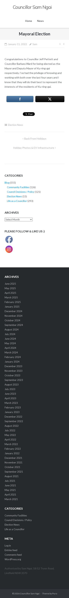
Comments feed (13, 554)
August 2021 (12, 476)
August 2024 (12, 329)
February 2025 (13, 302)
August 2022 (12, 425)
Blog (7, 182)
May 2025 (10, 288)
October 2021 (12, 467)
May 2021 (10, 490)
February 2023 (13, 407)
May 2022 (10, 435)
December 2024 (13, 311)
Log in (8, 545)
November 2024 (13, 315)
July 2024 (10, 334)
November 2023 (13, 370)
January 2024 (12, 361)
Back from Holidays (35, 138)
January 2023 (12, 412)
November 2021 (13, 462)
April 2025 (10, 292)
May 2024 (10, 343)
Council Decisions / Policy (20, 191)
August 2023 (12, 384)
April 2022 (10, 439)
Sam (35, 44)
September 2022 (14, 421)
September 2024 (14, 324)
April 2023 (10, 398)
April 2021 (10, 494)
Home (28, 20)
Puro (54, 593)
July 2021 (10, 480)
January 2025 (12, 306)
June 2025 (10, 283)
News (40, 20)
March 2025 (11, 297)
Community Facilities (18, 187)
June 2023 (10, 393)
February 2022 (13, 448)
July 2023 (10, 389)
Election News (15, 124)
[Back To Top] (59, 589)
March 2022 (11, 444)
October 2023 (12, 375)
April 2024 (10, 347)
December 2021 (13, 457)
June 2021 (10, 485)
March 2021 (11, 499)
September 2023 (14, 379)
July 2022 (10, 430)
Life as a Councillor (17, 201)
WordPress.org (13, 559)
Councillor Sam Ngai (30, 593)
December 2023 (13, 366)
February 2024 (13, 357)
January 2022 (12, 453)
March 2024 (11, 352)
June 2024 (10, 338)
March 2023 (11, 402)
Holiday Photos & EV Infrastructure (33, 147)
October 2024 (12, 320)
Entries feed (11, 550)
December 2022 (13, 416)
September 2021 (14, 471)
